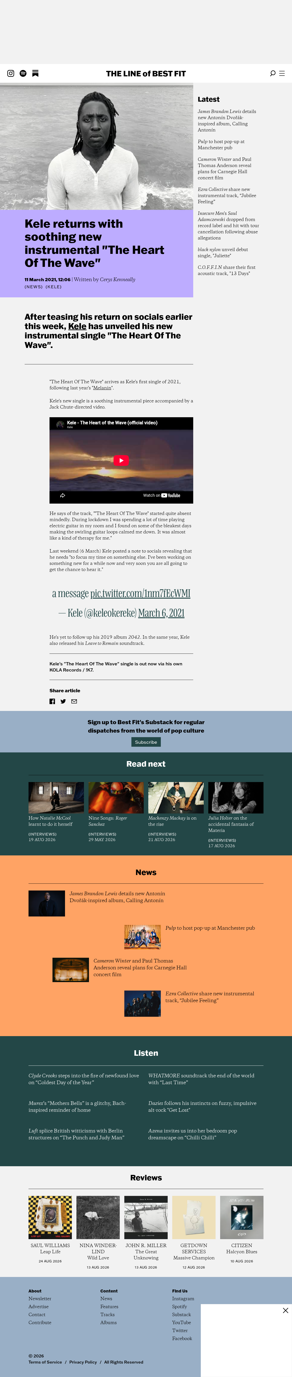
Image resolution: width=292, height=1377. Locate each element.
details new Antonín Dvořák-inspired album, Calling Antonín (227, 121)
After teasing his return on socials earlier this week (108, 321)
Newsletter (40, 1299)
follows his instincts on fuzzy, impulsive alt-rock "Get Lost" (202, 1107)
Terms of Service (45, 1362)
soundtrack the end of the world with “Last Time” (201, 1079)
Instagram (183, 1299)
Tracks (107, 1315)
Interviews (42, 834)
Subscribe (146, 742)
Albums (108, 1323)
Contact (37, 1315)
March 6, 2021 (161, 613)
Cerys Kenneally (117, 279)
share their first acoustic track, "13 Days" (227, 271)
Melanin (102, 388)
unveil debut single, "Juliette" (223, 253)
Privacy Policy (83, 1362)
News (33, 286)
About (35, 1291)
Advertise (39, 1307)
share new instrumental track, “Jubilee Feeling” (227, 196)
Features (109, 1307)
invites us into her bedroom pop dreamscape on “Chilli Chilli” (192, 1134)
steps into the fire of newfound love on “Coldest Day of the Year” (84, 1079)
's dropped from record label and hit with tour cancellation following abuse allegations (228, 226)
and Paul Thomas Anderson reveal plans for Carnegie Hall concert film (224, 169)
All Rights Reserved (123, 1362)
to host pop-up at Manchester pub (221, 145)
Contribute (40, 1323)
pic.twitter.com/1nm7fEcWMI (140, 594)
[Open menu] (282, 73)
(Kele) (54, 287)
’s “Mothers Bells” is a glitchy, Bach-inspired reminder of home (77, 1107)
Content (109, 1291)
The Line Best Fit (146, 73)
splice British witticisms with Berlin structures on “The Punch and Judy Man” (76, 1134)
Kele (77, 326)
